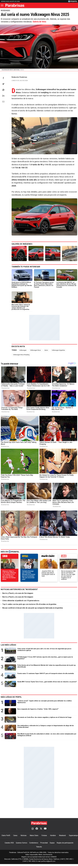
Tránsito (39, 847)
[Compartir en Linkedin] (3, 96)
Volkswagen (23, 350)
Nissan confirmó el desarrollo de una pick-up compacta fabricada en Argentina (32, 608)
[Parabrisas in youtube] (45, 828)
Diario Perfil (6, 835)
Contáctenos (33, 843)
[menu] (2, 5)
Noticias (24, 835)
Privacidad (44, 843)
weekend (68, 557)
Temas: (14, 350)
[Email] (3, 102)
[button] (73, 28)
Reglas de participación (65, 843)
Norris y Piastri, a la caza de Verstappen (17, 593)
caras (9, 557)
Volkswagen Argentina (58, 350)
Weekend (62, 835)
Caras (15, 835)
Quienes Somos (21, 843)
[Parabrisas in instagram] (33, 828)
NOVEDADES (5, 10)
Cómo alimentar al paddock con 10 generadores (20, 601)
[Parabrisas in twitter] (41, 828)
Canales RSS (9, 843)
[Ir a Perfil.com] (72, 2)
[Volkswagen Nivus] (69, 253)
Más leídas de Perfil (11, 697)
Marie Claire (34, 835)
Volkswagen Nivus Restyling (21, 354)
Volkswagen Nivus (35, 350)
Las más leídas (8, 645)
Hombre (53, 835)
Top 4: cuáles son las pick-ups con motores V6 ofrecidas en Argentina (29, 604)
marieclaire (49, 557)
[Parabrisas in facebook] (37, 828)
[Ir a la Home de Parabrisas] (15, 5)
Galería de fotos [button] (39, 21)
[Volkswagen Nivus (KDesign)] (19, 253)
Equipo (52, 843)
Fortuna (44, 835)
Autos (46, 350)
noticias (29, 557)
